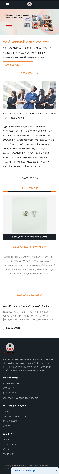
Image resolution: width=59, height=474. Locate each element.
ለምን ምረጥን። (9, 444)
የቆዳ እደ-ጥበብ (9, 393)
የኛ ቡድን (7, 449)
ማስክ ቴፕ (7, 411)
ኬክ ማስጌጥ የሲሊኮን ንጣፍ (14, 416)
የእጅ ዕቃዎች (8, 388)
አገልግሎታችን (9, 454)
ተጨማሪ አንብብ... (11, 65)
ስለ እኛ (6, 439)
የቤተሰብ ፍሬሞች (10, 421)
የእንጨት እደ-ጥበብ (11, 383)
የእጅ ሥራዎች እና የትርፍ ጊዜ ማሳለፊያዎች (21, 398)
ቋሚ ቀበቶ (7, 426)
